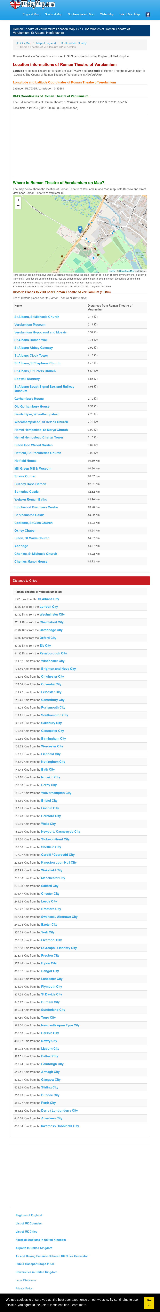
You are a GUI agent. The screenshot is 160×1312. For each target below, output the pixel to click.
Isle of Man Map (130, 14)
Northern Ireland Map (81, 14)
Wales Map (107, 14)
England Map (31, 14)
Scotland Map (53, 14)
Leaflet (112, 270)
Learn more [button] (78, 1305)
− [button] (18, 205)
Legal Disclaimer (26, 1280)
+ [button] (18, 199)
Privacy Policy (24, 1288)
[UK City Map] (33, 4)
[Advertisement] (80, 145)
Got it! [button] (149, 1303)
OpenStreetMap (126, 270)
